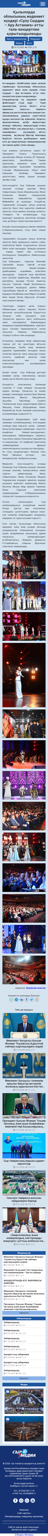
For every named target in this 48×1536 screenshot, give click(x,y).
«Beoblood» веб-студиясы (24, 1529)
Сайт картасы (24, 1513)
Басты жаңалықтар (16, 39)
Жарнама (24, 1510)
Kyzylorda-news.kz (36, 988)
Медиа (19, 43)
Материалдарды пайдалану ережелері (24, 1516)
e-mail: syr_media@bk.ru (24, 1493)
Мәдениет (35, 39)
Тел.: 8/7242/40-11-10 (24, 1490)
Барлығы (24, 1313)
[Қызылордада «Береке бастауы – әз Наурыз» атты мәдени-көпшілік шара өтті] (24, 1401)
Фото (29, 43)
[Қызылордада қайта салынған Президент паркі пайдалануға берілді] (24, 1429)
